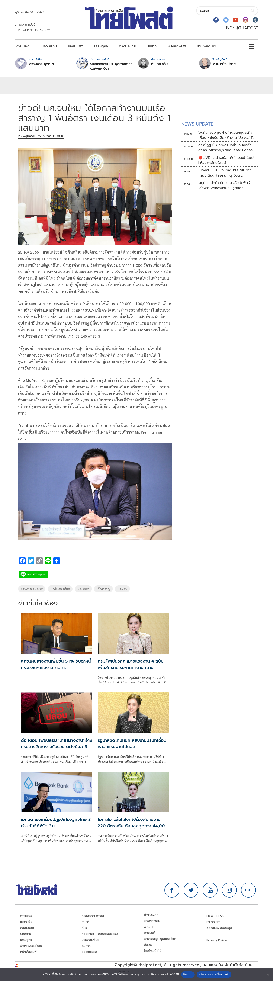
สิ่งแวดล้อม (89, 952)
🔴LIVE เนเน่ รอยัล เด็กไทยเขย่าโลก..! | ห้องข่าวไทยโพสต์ (226, 160)
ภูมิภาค (86, 946)
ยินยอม (187, 974)
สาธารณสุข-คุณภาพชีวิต (160, 939)
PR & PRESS (215, 916)
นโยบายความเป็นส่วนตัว (214, 974)
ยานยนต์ (149, 933)
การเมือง (22, 46)
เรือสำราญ (103, 589)
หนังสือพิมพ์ (177, 46)
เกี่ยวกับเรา (213, 922)
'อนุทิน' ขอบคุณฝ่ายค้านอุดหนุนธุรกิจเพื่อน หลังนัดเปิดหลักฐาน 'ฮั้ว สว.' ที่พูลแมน (225, 135)
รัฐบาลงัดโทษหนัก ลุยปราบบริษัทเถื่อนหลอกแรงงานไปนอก (132, 743)
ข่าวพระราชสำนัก (31, 946)
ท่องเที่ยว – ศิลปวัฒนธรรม (100, 934)
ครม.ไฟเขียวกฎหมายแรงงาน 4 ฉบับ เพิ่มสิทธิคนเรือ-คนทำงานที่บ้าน (131, 664)
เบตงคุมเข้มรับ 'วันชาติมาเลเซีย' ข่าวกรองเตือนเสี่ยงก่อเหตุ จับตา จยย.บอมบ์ (224, 173)
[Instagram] (245, 20)
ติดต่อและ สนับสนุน (219, 928)
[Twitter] (226, 20)
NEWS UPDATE (197, 123)
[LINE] (248, 890)
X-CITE (149, 927)
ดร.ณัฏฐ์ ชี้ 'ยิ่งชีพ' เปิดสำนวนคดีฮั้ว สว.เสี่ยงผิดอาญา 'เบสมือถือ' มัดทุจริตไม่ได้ (226, 148)
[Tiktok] (255, 20)
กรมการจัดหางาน (32, 589)
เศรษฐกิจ (101, 46)
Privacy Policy (216, 940)
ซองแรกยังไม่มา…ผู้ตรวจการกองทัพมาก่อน (111, 66)
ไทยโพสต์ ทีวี (206, 46)
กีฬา (84, 928)
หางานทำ (83, 589)
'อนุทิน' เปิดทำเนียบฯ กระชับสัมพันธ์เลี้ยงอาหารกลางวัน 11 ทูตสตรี (224, 185)
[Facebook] (216, 20)
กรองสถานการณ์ (93, 916)
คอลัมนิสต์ (75, 46)
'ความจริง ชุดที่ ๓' (42, 64)
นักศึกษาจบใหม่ (60, 589)
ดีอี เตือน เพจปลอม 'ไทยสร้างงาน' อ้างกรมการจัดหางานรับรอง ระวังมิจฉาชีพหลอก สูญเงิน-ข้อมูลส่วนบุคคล (56, 746)
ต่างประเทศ (127, 46)
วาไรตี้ (85, 922)
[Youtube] (236, 20)
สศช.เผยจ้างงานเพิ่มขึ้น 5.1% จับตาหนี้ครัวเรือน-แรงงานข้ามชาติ (56, 664)
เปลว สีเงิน (48, 46)
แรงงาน (122, 589)
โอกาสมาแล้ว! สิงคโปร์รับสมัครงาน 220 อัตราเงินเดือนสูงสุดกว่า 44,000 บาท (133, 825)
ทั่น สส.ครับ (159, 64)
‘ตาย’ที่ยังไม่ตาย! (224, 64)
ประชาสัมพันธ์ (90, 940)
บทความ (25, 934)
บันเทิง (152, 46)
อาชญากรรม (152, 921)
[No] (268, 974)
